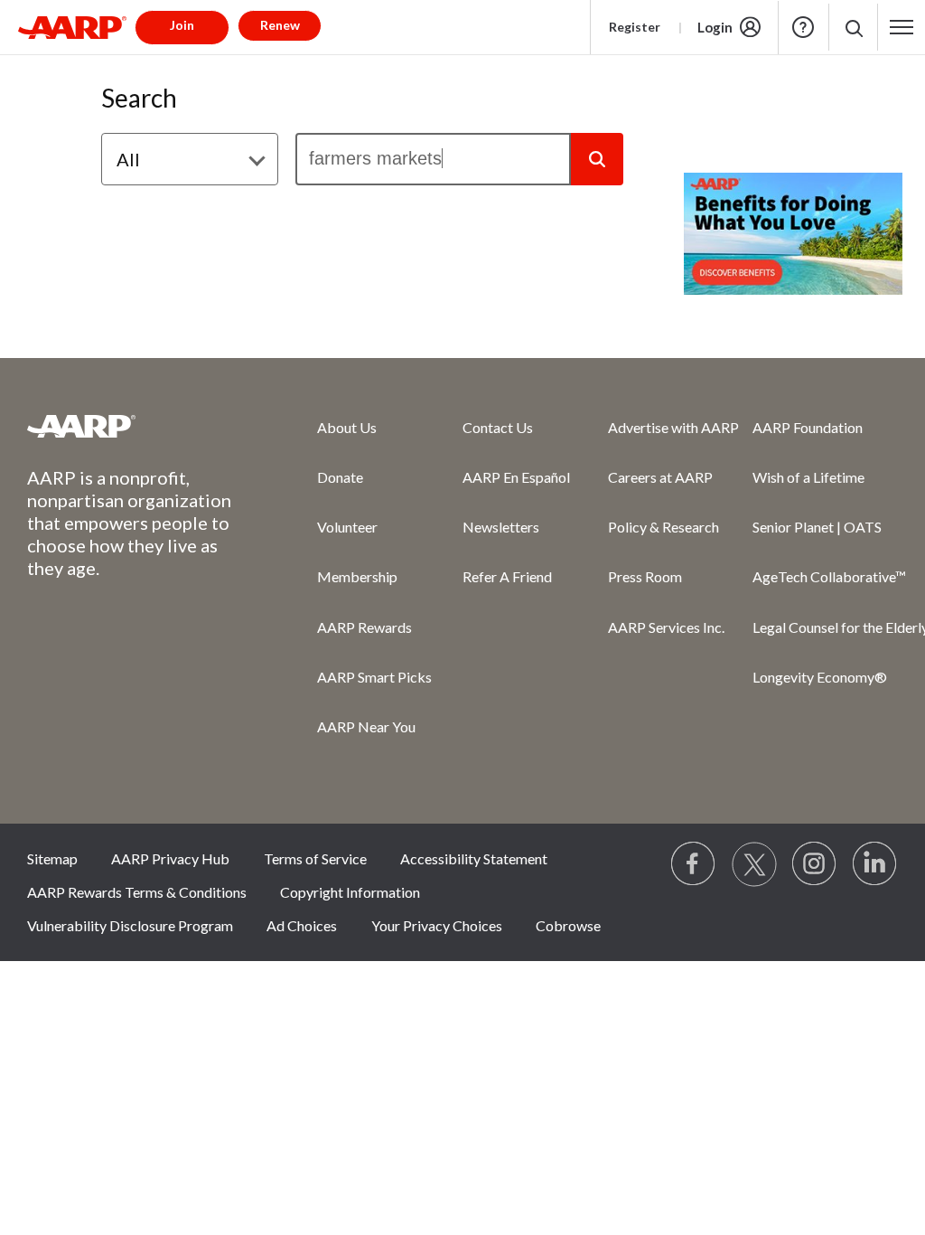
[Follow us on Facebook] (693, 864)
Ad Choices (301, 925)
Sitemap (52, 858)
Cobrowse (568, 925)
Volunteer (347, 526)
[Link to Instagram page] (814, 864)
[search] (433, 159)
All (128, 159)
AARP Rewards (364, 627)
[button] (853, 28)
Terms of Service (315, 858)
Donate (340, 477)
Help (803, 27)
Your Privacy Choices (436, 925)
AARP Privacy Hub (170, 858)
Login (715, 27)
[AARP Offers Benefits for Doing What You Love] (793, 234)
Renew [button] (280, 25)
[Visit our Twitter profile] (754, 864)
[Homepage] (72, 27)
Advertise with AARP (673, 427)
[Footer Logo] (136, 425)
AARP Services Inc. (666, 627)
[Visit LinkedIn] (875, 864)
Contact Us (497, 427)
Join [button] (182, 25)
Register (634, 26)
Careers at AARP (660, 477)
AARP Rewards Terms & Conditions (137, 891)
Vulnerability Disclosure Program (130, 925)
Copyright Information (350, 891)
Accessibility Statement (473, 858)
